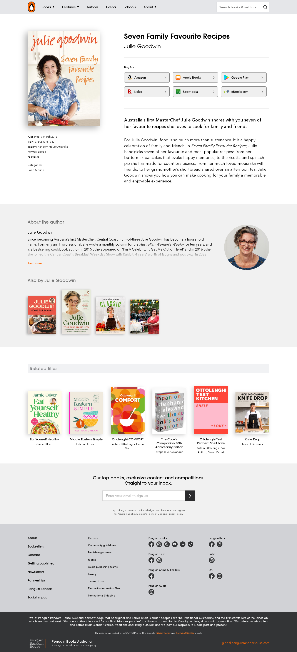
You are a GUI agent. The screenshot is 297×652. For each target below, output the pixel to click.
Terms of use (96, 581)
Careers (93, 538)
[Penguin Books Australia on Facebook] (151, 544)
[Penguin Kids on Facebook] (212, 544)
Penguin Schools (40, 589)
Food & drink (36, 170)
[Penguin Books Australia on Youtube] (175, 544)
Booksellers (36, 546)
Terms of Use (154, 514)
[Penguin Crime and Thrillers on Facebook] (151, 576)
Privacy (92, 574)
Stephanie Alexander (169, 452)
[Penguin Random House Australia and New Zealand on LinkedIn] (182, 544)
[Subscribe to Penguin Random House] (190, 495)
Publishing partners (100, 552)
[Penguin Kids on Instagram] (219, 544)
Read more (35, 263)
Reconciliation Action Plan (104, 588)
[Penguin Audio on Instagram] (151, 592)
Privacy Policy (175, 514)
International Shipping (101, 595)
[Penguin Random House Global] (40, 642)
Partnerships (36, 580)
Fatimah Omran (86, 444)
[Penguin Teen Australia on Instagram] (159, 560)
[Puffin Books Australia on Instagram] (212, 560)
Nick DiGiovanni (252, 444)
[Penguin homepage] (31, 7)
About (32, 538)
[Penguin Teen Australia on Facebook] (151, 560)
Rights (92, 559)
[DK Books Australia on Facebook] (212, 576)
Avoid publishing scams (103, 567)
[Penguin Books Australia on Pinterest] (167, 544)
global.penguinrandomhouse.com (245, 642)
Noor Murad (216, 452)
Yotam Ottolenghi (123, 444)
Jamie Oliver (44, 444)
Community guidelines (102, 545)
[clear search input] (265, 7)
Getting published (41, 563)
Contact (34, 555)
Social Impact (38, 597)
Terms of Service (185, 633)
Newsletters (36, 572)
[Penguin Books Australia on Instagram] (159, 544)
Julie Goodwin (142, 46)
